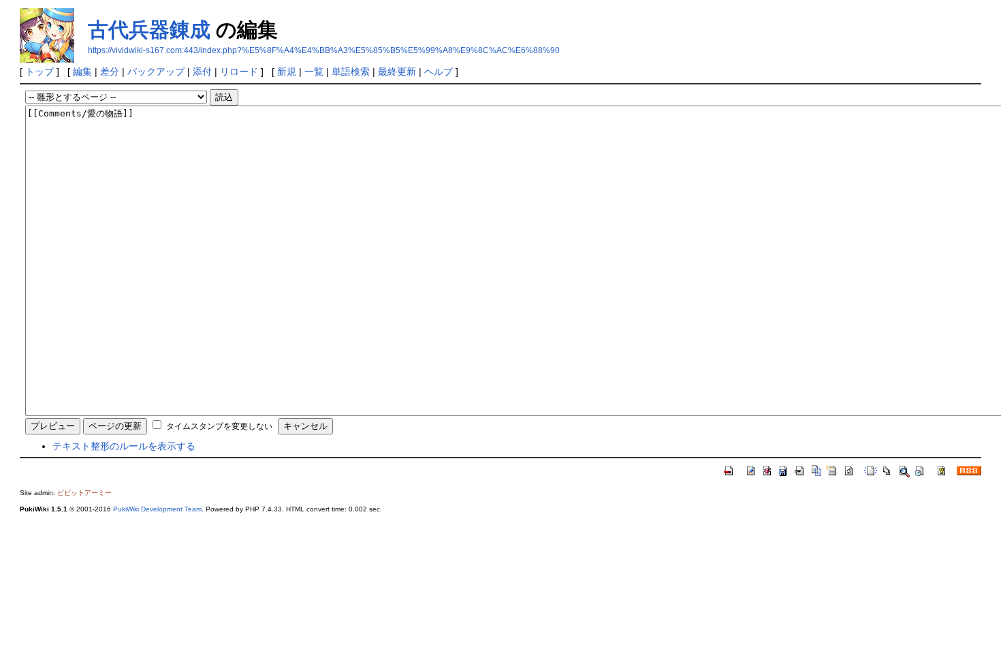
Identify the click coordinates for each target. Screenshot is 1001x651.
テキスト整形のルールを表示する (123, 446)
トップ (39, 71)
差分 (109, 71)
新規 (286, 71)
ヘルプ (438, 71)
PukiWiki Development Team (157, 509)
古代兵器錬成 (149, 29)
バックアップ (156, 71)
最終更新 (397, 71)
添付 (202, 71)
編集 (82, 71)
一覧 (313, 71)
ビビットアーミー (84, 492)
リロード (239, 71)
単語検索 (351, 71)
